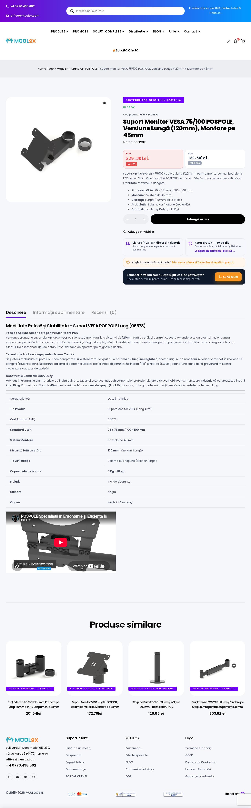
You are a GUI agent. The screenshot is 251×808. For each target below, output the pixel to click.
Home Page (46, 69)
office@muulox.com (20, 759)
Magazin (62, 69)
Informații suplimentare (59, 313)
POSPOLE (140, 142)
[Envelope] (17, 776)
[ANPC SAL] (125, 794)
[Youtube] (25, 776)
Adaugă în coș (198, 219)
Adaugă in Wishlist (141, 232)
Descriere (16, 313)
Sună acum (230, 277)
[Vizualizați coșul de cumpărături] (243, 41)
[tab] (16, 314)
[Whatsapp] (9, 776)
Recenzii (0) (104, 313)
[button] (104, 103)
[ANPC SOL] (173, 794)
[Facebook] (33, 776)
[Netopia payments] (78, 794)
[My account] (229, 41)
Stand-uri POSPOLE (84, 69)
